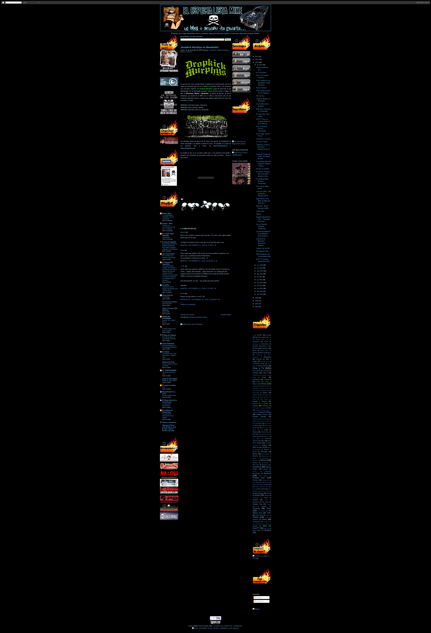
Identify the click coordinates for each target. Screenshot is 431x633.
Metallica (255, 456)
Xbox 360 (266, 528)
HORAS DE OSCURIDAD (166, 317)
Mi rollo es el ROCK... (263, 169)
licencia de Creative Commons (227, 626)
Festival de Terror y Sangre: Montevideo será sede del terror (170, 288)
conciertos (212, 50)
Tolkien (267, 515)
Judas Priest (256, 429)
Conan (264, 377)
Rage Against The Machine (260, 482)
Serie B (269, 493)
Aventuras (264, 348)
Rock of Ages (265, 491)
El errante (165, 352)
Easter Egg (268, 394)
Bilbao (262, 352)
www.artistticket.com (187, 148)
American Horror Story (261, 339)
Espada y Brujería (260, 401)
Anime (266, 341)
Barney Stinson (264, 350)
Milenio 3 (255, 458)
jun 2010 (260, 280)
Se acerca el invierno (169, 302)
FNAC (254, 408)
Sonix (182, 250)
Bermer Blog (166, 213)
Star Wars (265, 502)
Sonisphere (256, 497)
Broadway (259, 354)
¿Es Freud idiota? (168, 254)
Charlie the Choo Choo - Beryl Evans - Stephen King (169, 355)
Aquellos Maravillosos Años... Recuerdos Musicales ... (263, 219)
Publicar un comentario (187, 304)
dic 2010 (260, 65)
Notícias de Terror (168, 362)
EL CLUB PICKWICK (169, 370)
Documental (256, 392)
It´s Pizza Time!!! (262, 142)
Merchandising (265, 454)
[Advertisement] (206, 310)
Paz (163, 387)
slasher (266, 495)
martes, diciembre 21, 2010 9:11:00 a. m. (198, 245)
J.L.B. (182, 266)
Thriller (269, 513)
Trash (267, 517)
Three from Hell (167, 303)
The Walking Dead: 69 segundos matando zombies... (263, 164)
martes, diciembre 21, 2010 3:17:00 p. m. (198, 288)
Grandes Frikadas (259, 416)
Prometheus (266, 480)
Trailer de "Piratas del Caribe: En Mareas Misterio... (263, 156)
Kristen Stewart (263, 434)
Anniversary (166, 237)
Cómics (265, 373)
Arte (256, 348)
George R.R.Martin (265, 412)
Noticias (258, 467)
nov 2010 (260, 265)
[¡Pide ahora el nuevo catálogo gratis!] (241, 155)
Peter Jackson (263, 475)
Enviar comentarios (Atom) (198, 317)
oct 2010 (260, 268)
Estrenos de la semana (260, 403)
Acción (269, 335)
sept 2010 (260, 271)
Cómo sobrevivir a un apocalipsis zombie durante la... (263, 83)
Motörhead (255, 460)
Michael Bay (265, 456)
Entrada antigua (226, 314)
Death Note (266, 390)
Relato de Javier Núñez (169, 380)
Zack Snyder (257, 530)
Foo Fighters (261, 408)
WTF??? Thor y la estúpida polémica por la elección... (263, 121)
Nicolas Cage (266, 464)
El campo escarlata (169, 385)
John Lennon (265, 427)
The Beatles (261, 510)
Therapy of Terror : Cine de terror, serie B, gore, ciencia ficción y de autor (169, 427)
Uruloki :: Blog (167, 223)
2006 (257, 306)
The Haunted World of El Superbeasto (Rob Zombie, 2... (263, 234)
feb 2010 (260, 291)
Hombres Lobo (263, 421)
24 (253, 335)
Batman (255, 352)
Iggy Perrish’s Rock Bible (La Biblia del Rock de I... (263, 201)
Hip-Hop (255, 421)
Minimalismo (265, 458)
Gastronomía (259, 410)
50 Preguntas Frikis (262, 251)
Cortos (258, 381)
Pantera (255, 471)
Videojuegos (256, 521)
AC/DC (259, 335)
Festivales (265, 405)
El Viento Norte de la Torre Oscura (169, 401)
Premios (255, 480)
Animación (256, 341)
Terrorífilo (165, 285)
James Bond (258, 425)
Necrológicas (265, 462)
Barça (254, 350)
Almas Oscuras (167, 295)
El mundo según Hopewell (168, 234)
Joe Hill (257, 427)
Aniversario (255, 344)
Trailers (256, 517)
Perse (182, 293)
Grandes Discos (261, 414)
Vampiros (255, 519)
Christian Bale (265, 361)
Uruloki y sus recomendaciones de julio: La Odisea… (168, 227)
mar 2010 (260, 288)
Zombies (267, 530)
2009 (257, 298)
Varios (264, 519)
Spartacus (256, 502)
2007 (257, 304)
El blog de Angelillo (169, 242)
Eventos (255, 406)
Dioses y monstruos (169, 422)
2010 (257, 62)
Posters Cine (259, 478)
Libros (262, 441)
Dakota (258, 214)
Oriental (265, 469)
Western (255, 526)
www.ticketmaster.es (220, 146)
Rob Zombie (261, 489)
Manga (269, 447)
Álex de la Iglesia (261, 337)
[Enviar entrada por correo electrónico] (181, 199)
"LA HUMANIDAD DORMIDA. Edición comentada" (168, 217)
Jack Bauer (268, 423)
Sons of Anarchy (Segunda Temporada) (261, 226)
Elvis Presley (264, 399)
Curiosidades (256, 386)
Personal (267, 473)
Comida (255, 375)
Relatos (262, 484)
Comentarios (259, 601)
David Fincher (265, 388)
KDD (254, 434)
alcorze (182, 232)
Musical (255, 462)
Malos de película (258, 447)
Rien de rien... (260, 96)
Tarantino (264, 506)
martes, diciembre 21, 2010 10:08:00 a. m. (199, 261)
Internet (260, 423)
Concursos (267, 379)
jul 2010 (259, 277)
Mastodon (264, 451)
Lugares (264, 445)
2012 (257, 56)
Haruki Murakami (265, 419)
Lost (266, 443)
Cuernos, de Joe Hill (262, 248)
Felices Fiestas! (261, 88)
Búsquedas (267, 357)
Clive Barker (256, 370)
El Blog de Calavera (169, 335)
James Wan (268, 425)
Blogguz (268, 352)
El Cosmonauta (261, 72)
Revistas (268, 484)
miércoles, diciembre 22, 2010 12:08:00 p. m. (200, 299)
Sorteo (266, 499)
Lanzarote (266, 436)
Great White (165, 297)
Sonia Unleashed (168, 343)
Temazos (189, 52)
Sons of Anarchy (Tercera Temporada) (261, 129)
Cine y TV (258, 368)
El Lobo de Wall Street (169, 395)
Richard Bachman (260, 486)
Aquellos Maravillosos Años (262, 346)
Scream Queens (258, 493)
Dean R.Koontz (257, 390)
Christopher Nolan (258, 363)
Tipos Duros (259, 515)
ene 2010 (260, 294)
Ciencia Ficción (263, 366)
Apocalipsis (264, 344)
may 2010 (260, 282)
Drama (265, 392)
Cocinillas (266, 370)
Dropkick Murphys (223, 50)
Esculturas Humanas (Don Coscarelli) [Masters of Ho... (263, 174)
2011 (257, 59)
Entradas (258, 597)
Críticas (263, 384)
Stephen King (257, 504)
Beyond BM (165, 312)
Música (182, 52)
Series (257, 495)
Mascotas (257, 449)
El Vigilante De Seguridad (167, 263)
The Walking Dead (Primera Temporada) (262, 181)
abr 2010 (260, 285)
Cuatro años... (260, 211)
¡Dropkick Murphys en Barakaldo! (199, 47)
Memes (255, 454)
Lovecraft (255, 445)
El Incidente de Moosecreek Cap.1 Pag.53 (168, 415)
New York (256, 464)
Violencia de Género (263, 524)
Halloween (255, 419)
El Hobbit (257, 397)
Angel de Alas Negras (169, 379)
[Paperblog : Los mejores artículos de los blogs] (215, 619)
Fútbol (269, 408)
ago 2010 (260, 274)
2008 (257, 301)
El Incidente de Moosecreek (167, 411)
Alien (269, 337)
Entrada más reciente (187, 314)
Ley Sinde (256, 438)
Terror (268, 508)
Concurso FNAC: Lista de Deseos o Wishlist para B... (263, 194)
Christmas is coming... (263, 139)
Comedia (255, 373)
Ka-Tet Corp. (265, 432)
